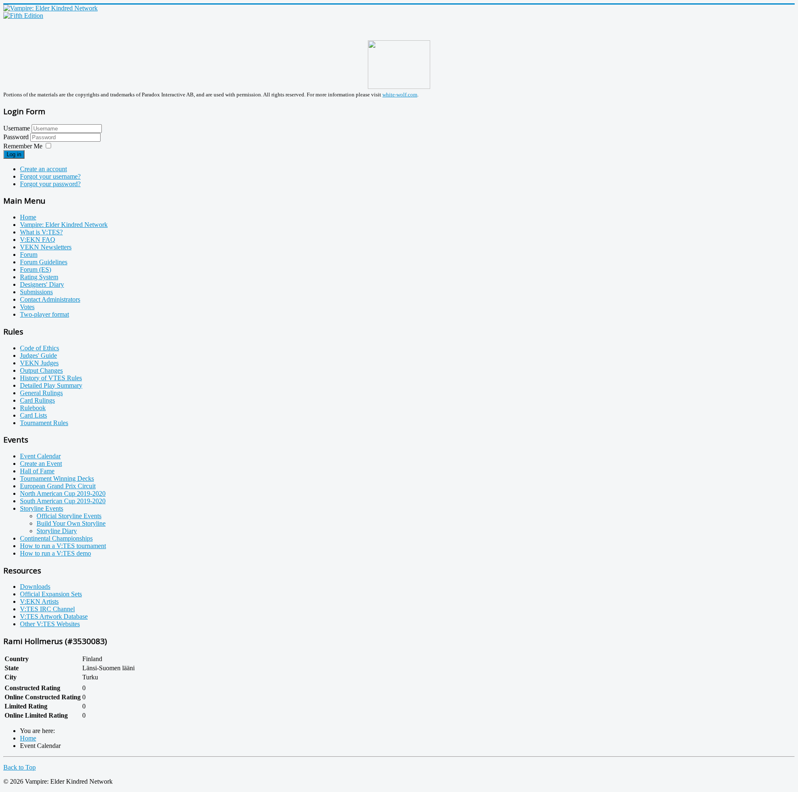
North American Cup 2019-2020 (63, 493)
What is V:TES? (41, 232)
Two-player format (44, 314)
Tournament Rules (44, 422)
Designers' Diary (42, 284)
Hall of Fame (37, 471)
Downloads (35, 586)
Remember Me (22, 146)
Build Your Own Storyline (71, 523)
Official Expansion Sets (51, 594)
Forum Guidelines (43, 262)
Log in (14, 154)
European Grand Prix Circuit (58, 485)
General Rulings (41, 392)
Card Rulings (37, 400)
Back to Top (19, 767)
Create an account (43, 168)
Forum (28, 254)
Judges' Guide (38, 355)
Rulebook (33, 407)
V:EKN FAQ (37, 239)
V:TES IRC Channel (47, 608)
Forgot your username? (50, 176)
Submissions (36, 291)
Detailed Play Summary (51, 385)
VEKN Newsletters (45, 247)
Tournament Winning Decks (57, 478)
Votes (27, 306)
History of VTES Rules (51, 377)
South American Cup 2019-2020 (63, 500)
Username (16, 128)
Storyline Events (41, 508)
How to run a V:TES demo (55, 553)
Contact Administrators (50, 299)
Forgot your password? (50, 183)
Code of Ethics (39, 348)
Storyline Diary (57, 530)
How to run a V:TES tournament (63, 545)
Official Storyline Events (69, 515)
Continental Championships (56, 538)
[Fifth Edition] (23, 15)
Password (16, 136)
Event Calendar (40, 456)
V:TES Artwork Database (54, 616)
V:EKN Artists (39, 601)
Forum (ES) (35, 269)
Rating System (39, 276)
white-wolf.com (399, 94)
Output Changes (41, 370)
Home (28, 217)
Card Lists (33, 415)
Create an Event (41, 463)
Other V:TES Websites (50, 623)
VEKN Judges (39, 362)
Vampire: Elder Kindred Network (64, 224)
